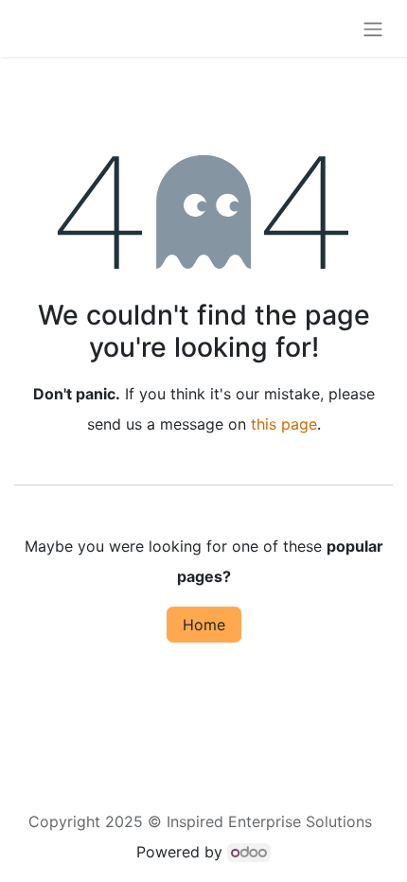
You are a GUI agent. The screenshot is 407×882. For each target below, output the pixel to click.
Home (204, 624)
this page (284, 424)
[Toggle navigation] (373, 28)
